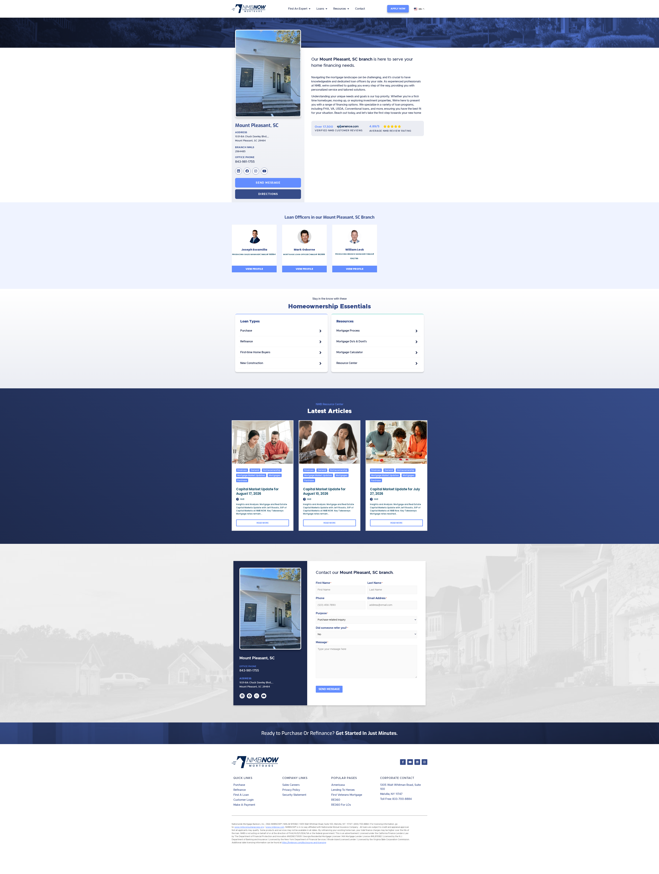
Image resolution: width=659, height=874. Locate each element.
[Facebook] (247, 171)
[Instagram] (255, 171)
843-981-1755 (245, 161)
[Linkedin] (238, 171)
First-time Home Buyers (255, 352)
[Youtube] (264, 171)
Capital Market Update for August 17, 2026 (257, 491)
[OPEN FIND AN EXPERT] (309, 9)
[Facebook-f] (403, 762)
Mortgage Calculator (349, 352)
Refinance (246, 341)
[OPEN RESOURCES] (348, 9)
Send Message (329, 689)
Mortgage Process (348, 330)
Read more (263, 523)
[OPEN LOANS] (326, 9)
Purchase (246, 330)
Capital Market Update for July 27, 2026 (395, 491)
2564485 (240, 151)
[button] (268, 194)
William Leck (354, 250)
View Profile (254, 269)
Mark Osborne (304, 250)
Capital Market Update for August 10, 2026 (324, 491)
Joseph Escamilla (254, 250)
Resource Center (346, 363)
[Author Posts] (237, 499)
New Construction (251, 363)
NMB (242, 499)
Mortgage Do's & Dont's (351, 341)
